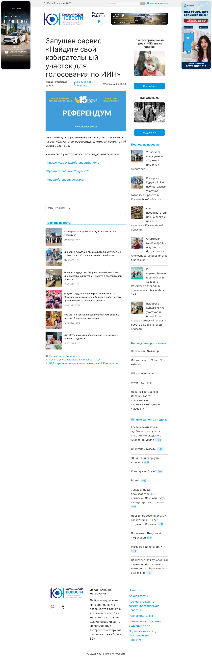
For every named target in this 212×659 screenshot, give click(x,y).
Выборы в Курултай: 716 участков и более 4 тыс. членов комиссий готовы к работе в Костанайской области (148, 316)
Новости (135, 590)
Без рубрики (83, 81)
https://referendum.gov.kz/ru (65, 179)
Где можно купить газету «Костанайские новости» (144, 606)
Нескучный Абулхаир (145, 351)
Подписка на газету (157, 3)
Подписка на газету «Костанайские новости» (142, 635)
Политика (81, 85)
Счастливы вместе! (143, 449)
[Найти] (142, 3)
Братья (135, 480)
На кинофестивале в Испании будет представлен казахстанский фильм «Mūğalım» (145, 400)
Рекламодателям (141, 615)
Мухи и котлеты (141, 382)
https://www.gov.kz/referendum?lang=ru (72, 162)
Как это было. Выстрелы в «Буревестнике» (74, 359)
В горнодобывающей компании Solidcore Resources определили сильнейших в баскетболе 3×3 (148, 281)
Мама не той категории (146, 546)
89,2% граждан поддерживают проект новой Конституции (83, 363)
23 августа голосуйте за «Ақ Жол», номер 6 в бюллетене (147, 160)
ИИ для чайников (142, 373)
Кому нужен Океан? (144, 471)
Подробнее (149, 86)
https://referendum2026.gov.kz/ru (68, 171)
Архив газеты (138, 596)
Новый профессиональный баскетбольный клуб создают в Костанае (148, 520)
